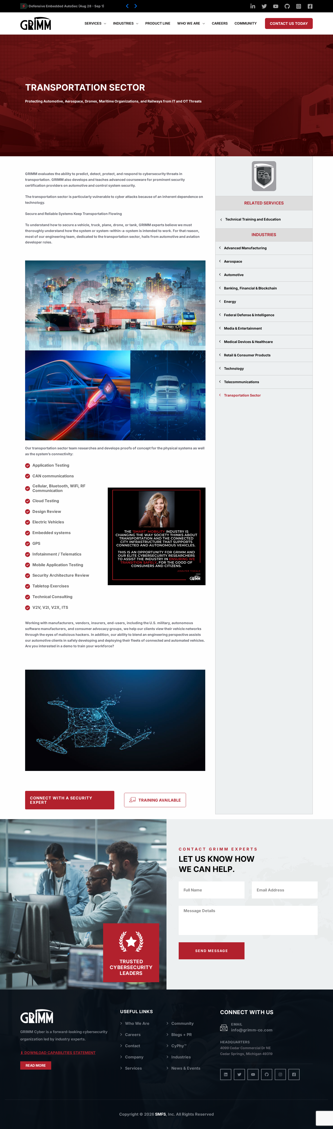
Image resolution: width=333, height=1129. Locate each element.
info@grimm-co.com (252, 1029)
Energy (230, 301)
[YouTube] (275, 6)
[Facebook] (310, 6)
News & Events (185, 1068)
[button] (127, 6)
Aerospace (233, 261)
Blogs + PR (181, 1034)
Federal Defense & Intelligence (249, 315)
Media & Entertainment (243, 328)
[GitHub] (287, 6)
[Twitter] (264, 6)
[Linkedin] (252, 6)
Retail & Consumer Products (247, 355)
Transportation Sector (242, 395)
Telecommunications (241, 382)
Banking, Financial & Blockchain (250, 288)
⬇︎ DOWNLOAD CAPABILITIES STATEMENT (58, 1052)
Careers (133, 1034)
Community (182, 1023)
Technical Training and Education (253, 219)
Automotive (234, 275)
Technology (234, 368)
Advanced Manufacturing (245, 248)
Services (133, 1068)
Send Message (211, 951)
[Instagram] (298, 6)
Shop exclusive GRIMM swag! (53, 6)
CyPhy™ (178, 1046)
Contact (132, 1046)
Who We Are (137, 1023)
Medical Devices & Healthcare (248, 342)
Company (134, 1057)
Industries (181, 1057)
